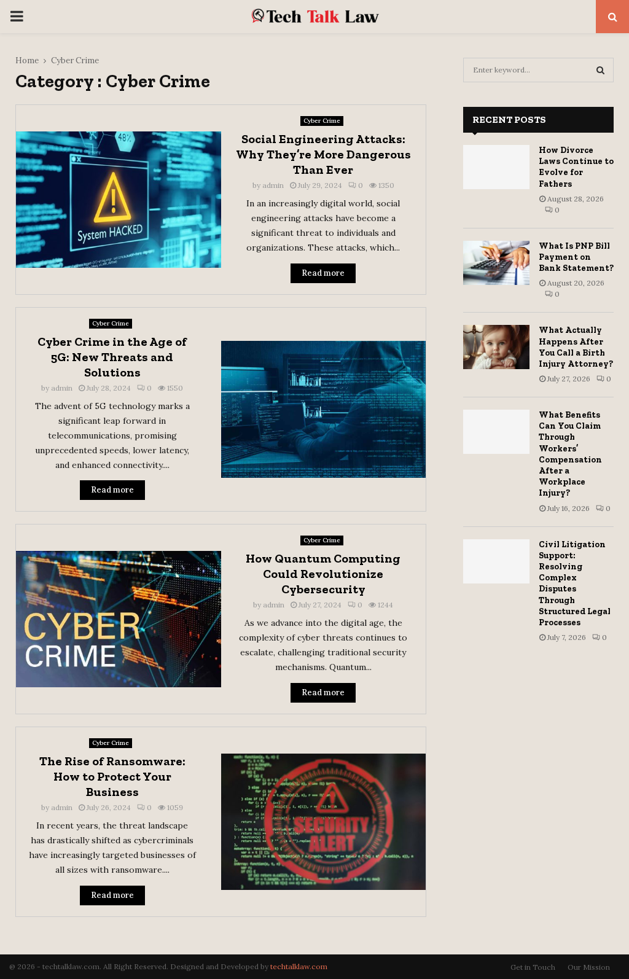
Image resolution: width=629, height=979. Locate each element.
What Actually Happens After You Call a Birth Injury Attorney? (576, 347)
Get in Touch (532, 967)
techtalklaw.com (298, 966)
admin (273, 185)
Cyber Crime (321, 121)
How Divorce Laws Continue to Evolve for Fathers (576, 167)
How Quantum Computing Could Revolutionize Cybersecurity (323, 573)
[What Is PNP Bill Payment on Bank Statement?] (496, 263)
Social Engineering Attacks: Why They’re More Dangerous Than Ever (323, 154)
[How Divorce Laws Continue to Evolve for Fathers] (496, 167)
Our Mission (589, 967)
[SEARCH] (600, 70)
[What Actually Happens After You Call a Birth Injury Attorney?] (496, 347)
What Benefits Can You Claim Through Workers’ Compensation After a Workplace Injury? (570, 454)
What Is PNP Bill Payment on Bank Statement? (576, 257)
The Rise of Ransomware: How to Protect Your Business (112, 776)
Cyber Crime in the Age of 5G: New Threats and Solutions (112, 357)
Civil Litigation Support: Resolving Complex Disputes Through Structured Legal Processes (575, 583)
